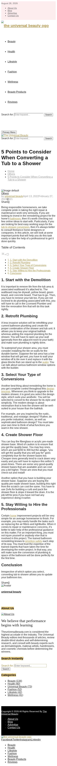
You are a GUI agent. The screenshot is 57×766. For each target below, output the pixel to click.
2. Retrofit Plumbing (20, 262)
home (13, 515)
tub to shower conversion (15, 227)
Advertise (12, 13)
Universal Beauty (20, 686)
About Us (12, 8)
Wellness (13, 81)
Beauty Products (17, 92)
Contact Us (13, 15)
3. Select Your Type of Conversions (28, 265)
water (45, 362)
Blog (10, 10)
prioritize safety (33, 541)
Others (5, 193)
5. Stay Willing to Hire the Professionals (30, 270)
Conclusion (16, 273)
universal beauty (14, 196)
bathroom (15, 218)
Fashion (12, 71)
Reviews (12, 102)
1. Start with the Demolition (24, 259)
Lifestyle (12, 61)
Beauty (12, 41)
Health (11, 51)
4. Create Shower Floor (22, 268)
